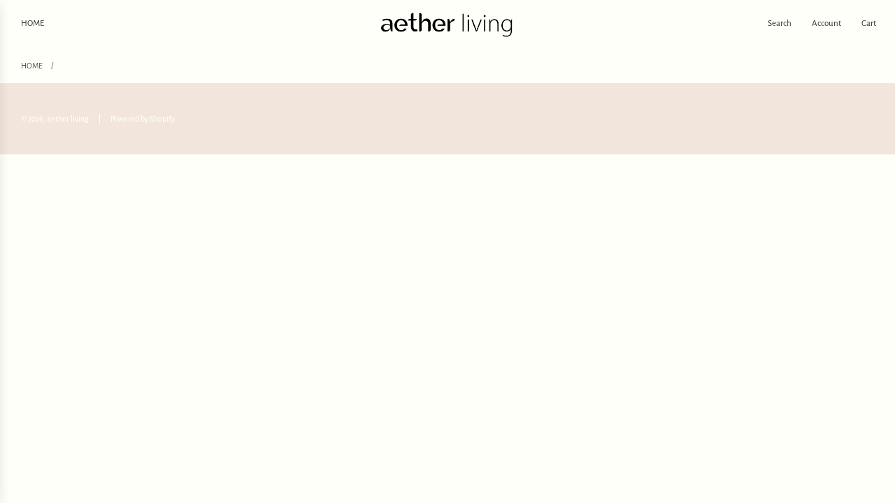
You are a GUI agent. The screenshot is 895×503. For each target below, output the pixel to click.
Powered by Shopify (142, 119)
